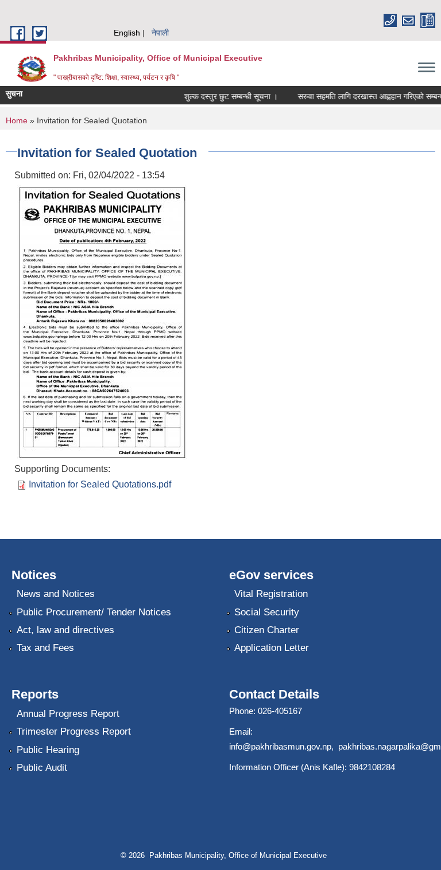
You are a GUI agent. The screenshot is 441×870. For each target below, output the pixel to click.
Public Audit (42, 767)
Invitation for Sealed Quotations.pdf (100, 484)
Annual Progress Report (68, 713)
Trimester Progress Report (74, 731)
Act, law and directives (65, 630)
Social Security (266, 612)
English (127, 32)
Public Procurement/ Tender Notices (94, 612)
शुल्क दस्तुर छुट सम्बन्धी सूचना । (225, 96)
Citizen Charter (266, 630)
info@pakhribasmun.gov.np (280, 746)
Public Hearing (48, 749)
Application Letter (271, 647)
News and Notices (56, 593)
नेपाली (160, 32)
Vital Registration (271, 593)
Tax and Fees (45, 647)
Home (17, 120)
